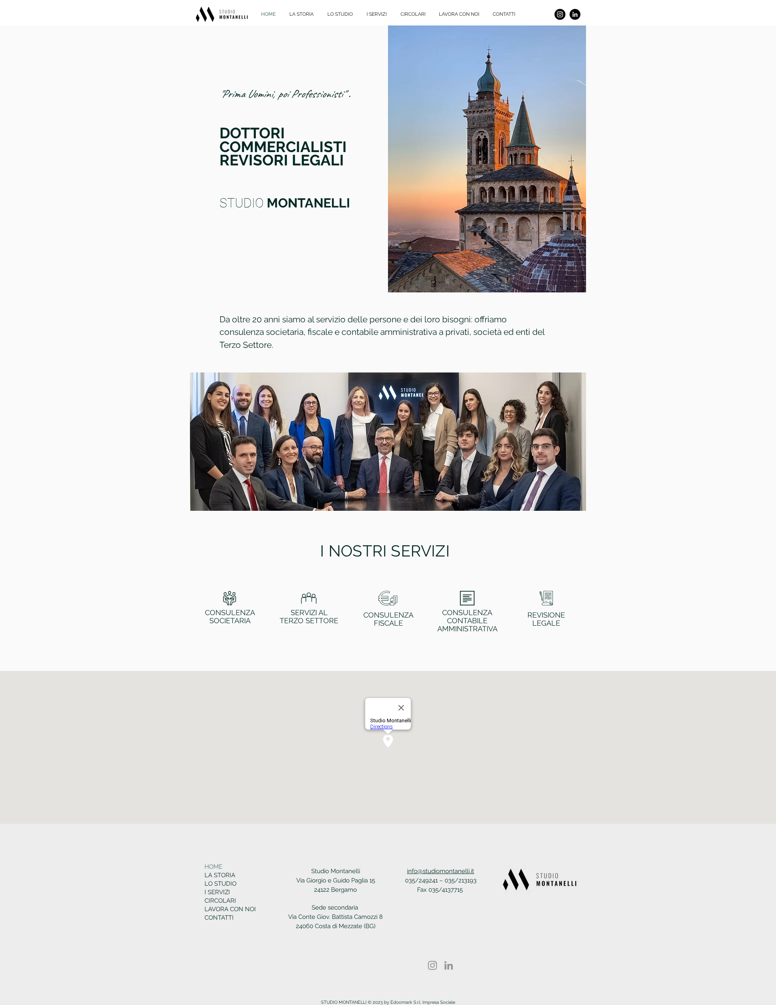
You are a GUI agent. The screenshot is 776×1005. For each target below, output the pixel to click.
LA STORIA (220, 875)
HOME (213, 866)
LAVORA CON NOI (228, 909)
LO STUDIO (220, 883)
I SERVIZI (217, 892)
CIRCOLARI (220, 900)
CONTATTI (219, 917)
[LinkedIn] (574, 14)
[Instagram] (560, 14)
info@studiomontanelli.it (440, 871)
